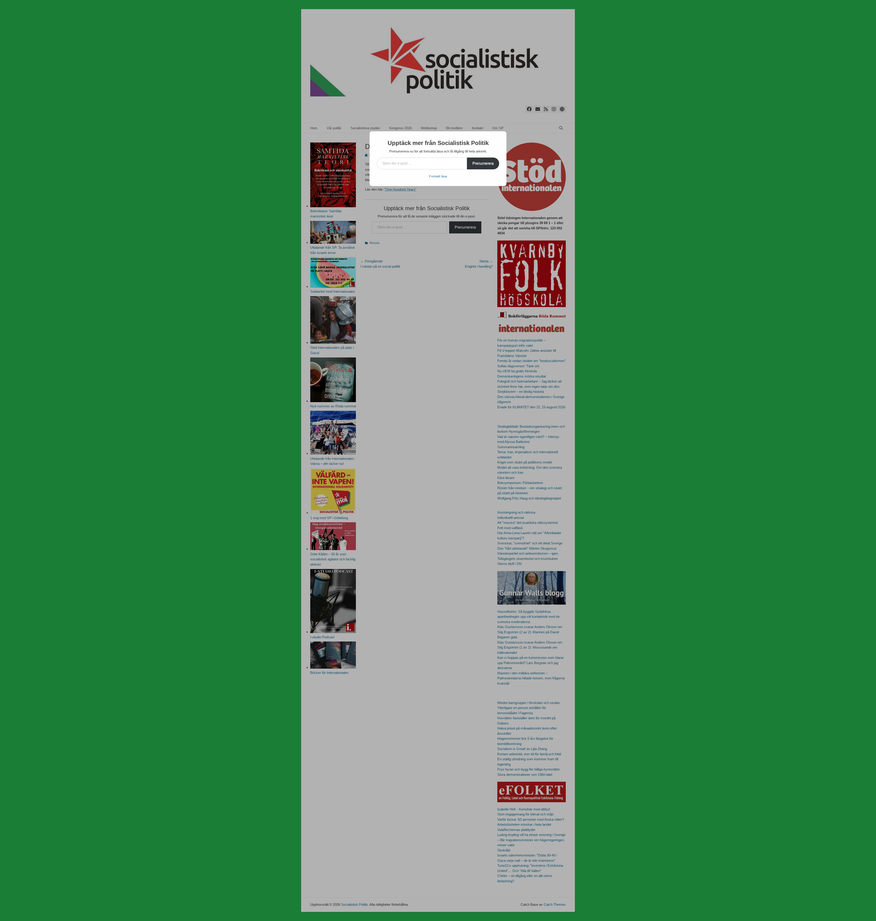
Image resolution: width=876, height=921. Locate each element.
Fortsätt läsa (438, 176)
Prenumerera (483, 163)
